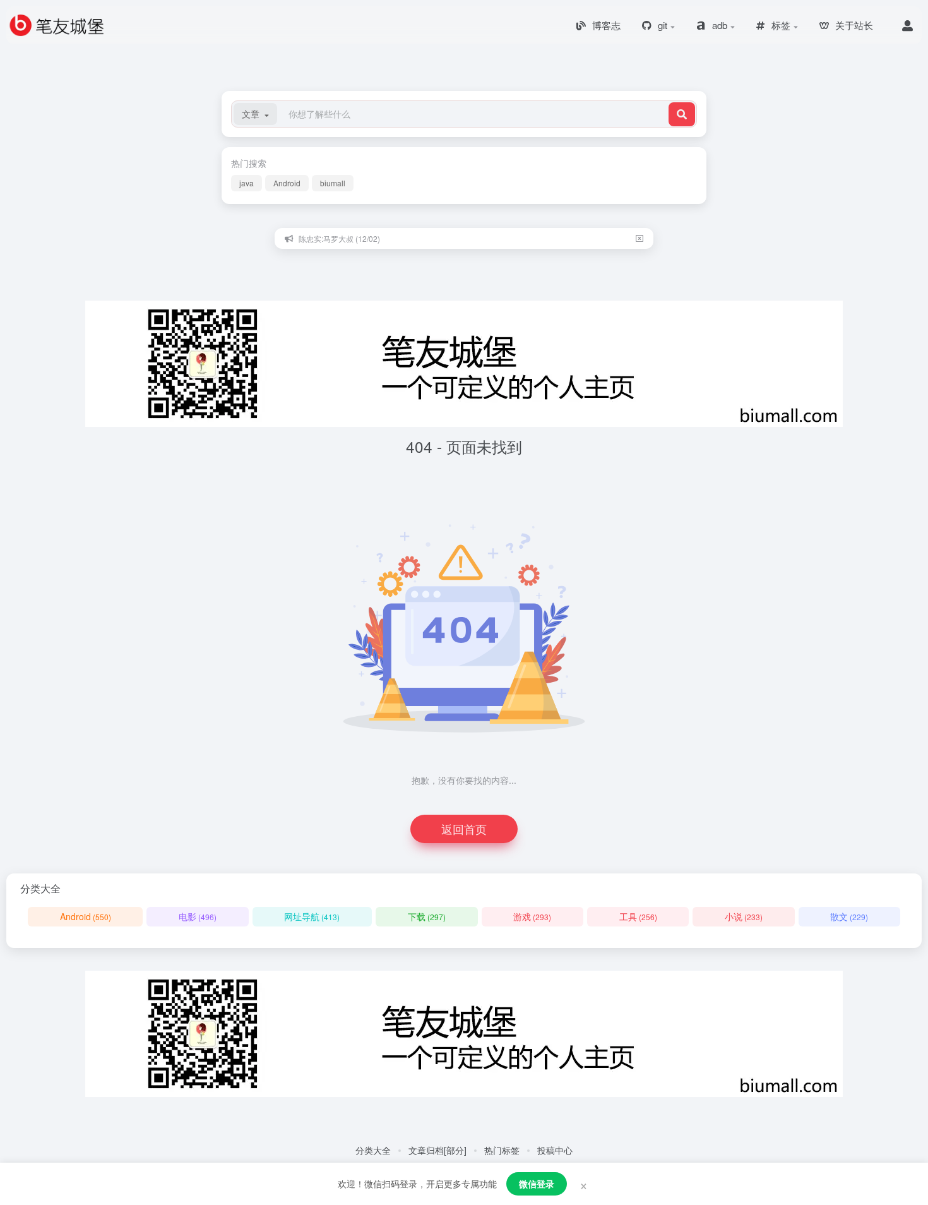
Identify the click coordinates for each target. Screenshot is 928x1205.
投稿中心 (555, 1150)
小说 (744, 916)
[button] (255, 114)
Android (286, 182)
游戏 (532, 916)
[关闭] (639, 238)
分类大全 (373, 1150)
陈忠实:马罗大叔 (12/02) (339, 238)
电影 (198, 916)
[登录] (907, 25)
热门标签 (502, 1150)
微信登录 (536, 1183)
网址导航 (312, 916)
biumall (332, 182)
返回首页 (464, 828)
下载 (427, 916)
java (246, 182)
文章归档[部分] (437, 1150)
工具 (638, 916)
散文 (849, 916)
